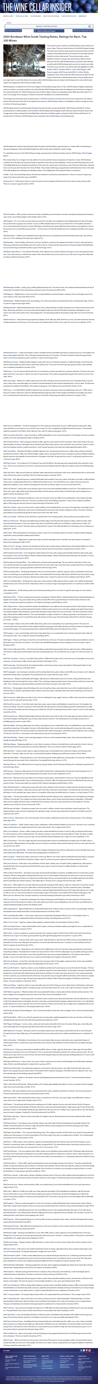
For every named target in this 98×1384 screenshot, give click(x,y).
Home (79, 1370)
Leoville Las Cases (13, 949)
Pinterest (87, 1350)
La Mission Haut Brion (14, 873)
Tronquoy (10, 1294)
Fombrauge (11, 665)
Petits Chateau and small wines (54, 99)
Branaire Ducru (12, 353)
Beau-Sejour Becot (13, 252)
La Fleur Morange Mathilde (16, 850)
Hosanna (10, 771)
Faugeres (10, 633)
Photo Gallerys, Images (65, 1358)
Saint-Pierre (11, 1249)
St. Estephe (61, 69)
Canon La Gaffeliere (14, 426)
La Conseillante (12, 831)
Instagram (89, 1350)
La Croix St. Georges (14, 546)
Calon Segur (11, 381)
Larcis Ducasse (12, 863)
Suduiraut (10, 1272)
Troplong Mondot (13, 1298)
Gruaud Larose (12, 716)
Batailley (10, 242)
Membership (82, 16)
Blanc (14, 451)
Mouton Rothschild (13, 1068)
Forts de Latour (12, 899)
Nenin (9, 1091)
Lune (15, 1184)
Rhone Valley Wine (22, 16)
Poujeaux (10, 1203)
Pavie (9, 1142)
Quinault (10, 1226)
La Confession (12, 825)
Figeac (9, 640)
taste (85, 61)
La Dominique (12, 841)
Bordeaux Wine (8, 16)
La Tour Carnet (12, 922)
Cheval (9, 451)
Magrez (9, 1024)
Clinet (9, 479)
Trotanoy (10, 1308)
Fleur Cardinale (12, 658)
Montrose (10, 1049)
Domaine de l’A (8, 181)
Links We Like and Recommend (64, 1361)
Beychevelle (11, 308)
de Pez (14, 1098)
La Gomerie (11, 697)
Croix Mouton (12, 539)
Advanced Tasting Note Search (83, 31)
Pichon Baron (11, 1163)
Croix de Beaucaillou (14, 581)
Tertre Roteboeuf (13, 1285)
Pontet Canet (12, 1210)
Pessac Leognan (52, 72)
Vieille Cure (13, 1333)
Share (9, 23)
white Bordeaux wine (56, 116)
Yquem (10, 1340)
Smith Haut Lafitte (13, 1255)
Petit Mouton (13, 1084)
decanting (15, 728)
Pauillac (49, 69)
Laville (9, 915)
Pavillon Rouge (12, 1010)
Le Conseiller (11, 517)
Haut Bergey (11, 744)
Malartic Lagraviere (14, 992)
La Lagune (10, 857)
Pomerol (66, 72)
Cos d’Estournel (12, 521)
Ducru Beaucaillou (13, 572)
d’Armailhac (11, 214)
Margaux (84, 69)
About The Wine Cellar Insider (83, 1359)
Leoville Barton (12, 940)
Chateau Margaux (13, 998)
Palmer (9, 1104)
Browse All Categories (47, 1368)
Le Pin (9, 1191)
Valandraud (11, 1314)
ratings (76, 59)
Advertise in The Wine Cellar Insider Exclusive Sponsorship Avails (67, 1366)
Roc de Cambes (12, 1242)
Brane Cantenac (12, 362)
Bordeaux (77, 46)
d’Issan (9, 778)
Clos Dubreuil (12, 489)
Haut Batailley (12, 737)
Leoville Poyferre (13, 968)
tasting (37, 1196)
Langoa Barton (12, 909)
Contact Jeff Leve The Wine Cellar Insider (85, 1362)
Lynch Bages (11, 985)
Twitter (84, 1350)
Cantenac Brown (13, 442)
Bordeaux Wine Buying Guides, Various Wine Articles (47, 1362)
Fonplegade (11, 672)
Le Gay (9, 933)
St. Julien (73, 69)
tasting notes (66, 59)
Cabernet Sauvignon (67, 252)
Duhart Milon (11, 597)
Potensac (10, 1219)
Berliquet (10, 301)
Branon (9, 371)
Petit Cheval (11, 463)
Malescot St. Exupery (14, 1031)
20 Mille (6, 174)
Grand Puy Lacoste (13, 704)
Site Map (80, 1365)
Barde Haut (11, 236)
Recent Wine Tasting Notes (13, 31)
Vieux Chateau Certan (15, 1321)
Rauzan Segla (11, 1233)
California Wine (36, 16)
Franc (52, 252)
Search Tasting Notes (69, 16)
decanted (30, 1272)
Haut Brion (19, 435)
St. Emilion (79, 72)
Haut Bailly (11, 725)
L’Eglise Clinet (12, 606)
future (15, 358)
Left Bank (35, 111)
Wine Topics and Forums (51, 16)
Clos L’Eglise (11, 507)
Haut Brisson (11, 764)
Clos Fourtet (11, 498)
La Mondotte (11, 1040)
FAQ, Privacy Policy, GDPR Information (84, 1367)
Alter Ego (15, 1116)
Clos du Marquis (12, 961)
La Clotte (10, 818)
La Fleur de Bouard (13, 649)
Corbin (9, 533)
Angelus (10, 221)
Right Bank (36, 113)
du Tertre (10, 1278)
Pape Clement (12, 1123)
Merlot (37, 252)
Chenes (17, 926)
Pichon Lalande (12, 1175)
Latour (9, 885)
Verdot (74, 386)
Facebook (81, 1350)
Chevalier (19, 553)
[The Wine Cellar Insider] (37, 6)
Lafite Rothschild (13, 787)
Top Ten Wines (45, 1358)
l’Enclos (16, 1226)
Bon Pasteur (11, 319)
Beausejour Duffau (13, 287)
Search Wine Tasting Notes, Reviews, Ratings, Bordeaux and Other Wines (30, 1366)
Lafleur (9, 796)
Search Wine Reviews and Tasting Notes (29, 1361)
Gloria (9, 688)
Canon (9, 390)
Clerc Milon (11, 472)
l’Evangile (10, 624)
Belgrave (10, 294)
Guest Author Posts (47, 1366)
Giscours (10, 679)
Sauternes (78, 75)
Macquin (14, 1151)
